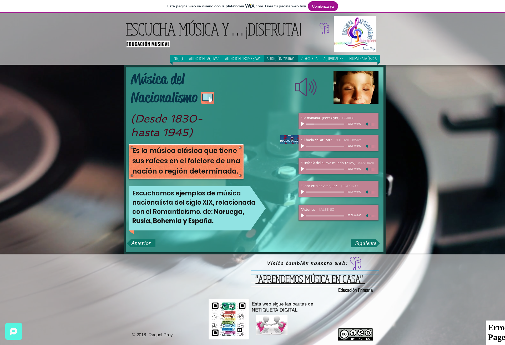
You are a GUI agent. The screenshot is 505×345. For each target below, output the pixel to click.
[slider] (373, 124)
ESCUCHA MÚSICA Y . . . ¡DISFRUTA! (214, 29)
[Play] (303, 124)
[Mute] (367, 124)
